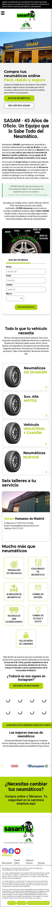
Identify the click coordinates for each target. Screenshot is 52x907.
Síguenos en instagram (26, 685)
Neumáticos (7, 863)
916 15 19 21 (18, 528)
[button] (2, 766)
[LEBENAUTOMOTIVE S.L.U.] (26, 20)
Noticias (41, 863)
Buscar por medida (18, 260)
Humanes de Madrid (24, 519)
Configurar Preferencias (38, 903)
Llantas (9, 285)
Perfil (8, 276)
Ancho (9, 267)
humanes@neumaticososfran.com (24, 526)
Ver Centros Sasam (19, 105)
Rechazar (21, 903)
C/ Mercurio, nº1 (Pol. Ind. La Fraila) (18, 523)
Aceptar (11, 903)
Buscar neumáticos (19, 98)
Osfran (45, 195)
